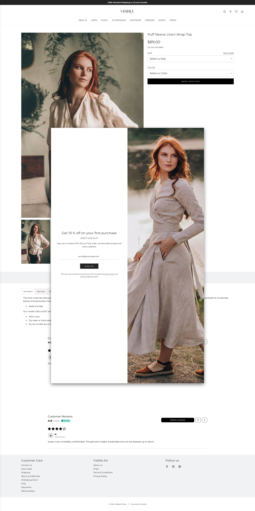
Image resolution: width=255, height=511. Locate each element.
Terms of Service (86, 277)
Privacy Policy (108, 274)
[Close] (199, 132)
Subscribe (89, 266)
